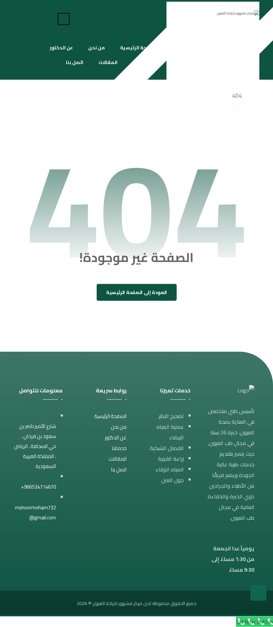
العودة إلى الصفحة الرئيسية (136, 292)
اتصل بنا (119, 469)
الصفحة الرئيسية (110, 416)
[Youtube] (29, 18)
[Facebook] (40, 18)
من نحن (119, 427)
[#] (58, 538)
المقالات (118, 459)
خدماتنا (119, 448)
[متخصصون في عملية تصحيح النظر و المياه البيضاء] (212, 16)
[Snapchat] (19, 18)
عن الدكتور (116, 437)
